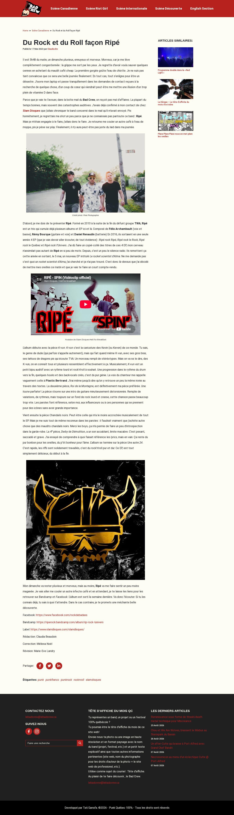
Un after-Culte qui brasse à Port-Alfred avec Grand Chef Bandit (178, 745)
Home (25, 30)
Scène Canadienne (64, 8)
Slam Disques (31, 110)
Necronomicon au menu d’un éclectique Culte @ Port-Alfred (179, 759)
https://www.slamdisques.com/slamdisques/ (57, 629)
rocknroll (79, 679)
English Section (201, 8)
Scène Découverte (168, 8)
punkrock (66, 679)
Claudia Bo (52, 49)
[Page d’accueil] (31, 8)
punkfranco (52, 679)
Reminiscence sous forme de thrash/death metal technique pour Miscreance (176, 719)
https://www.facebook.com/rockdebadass (61, 615)
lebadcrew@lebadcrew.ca (40, 717)
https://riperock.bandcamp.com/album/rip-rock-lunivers (70, 622)
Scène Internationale (131, 8)
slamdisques (93, 679)
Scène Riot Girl (97, 8)
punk (41, 679)
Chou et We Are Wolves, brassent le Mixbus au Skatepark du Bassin (179, 732)
